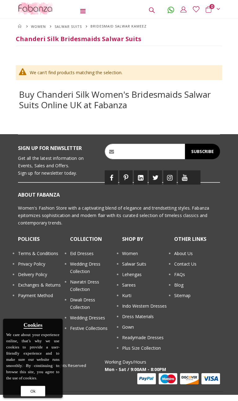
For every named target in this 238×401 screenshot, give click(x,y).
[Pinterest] (126, 177)
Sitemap (182, 295)
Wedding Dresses (87, 318)
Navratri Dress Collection (84, 285)
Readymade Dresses (143, 337)
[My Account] (183, 9)
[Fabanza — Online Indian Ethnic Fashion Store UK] (35, 8)
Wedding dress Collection (85, 267)
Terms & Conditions (38, 253)
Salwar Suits (68, 26)
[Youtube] (184, 177)
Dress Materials (138, 316)
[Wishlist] (196, 9)
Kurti (126, 295)
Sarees (129, 285)
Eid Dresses (82, 253)
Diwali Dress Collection (82, 303)
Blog (178, 285)
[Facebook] (111, 177)
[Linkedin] (140, 177)
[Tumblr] (196, 177)
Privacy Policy (31, 264)
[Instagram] (170, 177)
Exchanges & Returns (39, 285)
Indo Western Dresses (144, 306)
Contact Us (185, 264)
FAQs (179, 274)
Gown (128, 327)
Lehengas (132, 274)
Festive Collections (89, 328)
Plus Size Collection (141, 348)
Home (20, 26)
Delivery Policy (32, 274)
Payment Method (35, 295)
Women (38, 26)
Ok (33, 391)
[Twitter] (155, 177)
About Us (183, 253)
